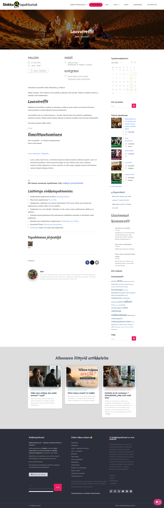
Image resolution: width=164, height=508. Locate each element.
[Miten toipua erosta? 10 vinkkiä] (82, 329)
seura (117, 257)
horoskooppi (117, 242)
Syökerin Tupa (73, 15)
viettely (131, 279)
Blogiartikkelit (119, 145)
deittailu (114, 234)
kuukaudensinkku (119, 248)
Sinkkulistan (34, 180)
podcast (120, 254)
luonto (80, 29)
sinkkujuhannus (131, 268)
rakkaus (128, 254)
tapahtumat (114, 277)
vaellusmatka (118, 279)
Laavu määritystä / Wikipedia (38, 106)
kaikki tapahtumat (116, 139)
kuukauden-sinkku (124, 245)
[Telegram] (127, 444)
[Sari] (32, 227)
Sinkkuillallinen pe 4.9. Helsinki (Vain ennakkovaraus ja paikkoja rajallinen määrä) (130, 76)
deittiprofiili (114, 237)
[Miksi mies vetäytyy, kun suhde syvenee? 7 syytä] (45, 329)
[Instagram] (111, 444)
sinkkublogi (116, 264)
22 (131, 38)
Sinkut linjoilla (129, 103)
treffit (112, 279)
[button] (82, 461)
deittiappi (125, 234)
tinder (121, 277)
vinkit (49, 342)
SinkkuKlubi (128, 197)
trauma (125, 277)
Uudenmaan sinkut (74, 32)
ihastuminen (125, 242)
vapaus (122, 279)
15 (131, 35)
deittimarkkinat (131, 234)
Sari (30, 81)
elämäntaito (113, 239)
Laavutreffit (128, 115)
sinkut (128, 274)
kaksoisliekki (115, 245)
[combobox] (41, 439)
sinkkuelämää (119, 267)
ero (118, 239)
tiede (118, 277)
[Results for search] (41, 444)
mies (38, 342)
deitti (119, 233)
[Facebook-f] (115, 444)
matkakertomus (116, 251)
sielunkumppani (116, 261)
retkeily (85, 29)
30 (124, 27)
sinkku (125, 260)
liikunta (75, 29)
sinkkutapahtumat (118, 274)
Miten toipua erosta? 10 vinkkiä (121, 157)
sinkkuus (44, 342)
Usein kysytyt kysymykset (53, 177)
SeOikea (113, 257)
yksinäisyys (114, 282)
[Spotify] (130, 444)
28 (127, 42)
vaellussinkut (85, 32)
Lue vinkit (52, 153)
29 (120, 27)
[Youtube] (123, 444)
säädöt (132, 274)
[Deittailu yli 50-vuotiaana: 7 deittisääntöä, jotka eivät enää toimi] (119, 329)
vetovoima (126, 279)
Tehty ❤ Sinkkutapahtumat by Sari (125, 458)
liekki (126, 248)
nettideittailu (126, 251)
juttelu (70, 29)
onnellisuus (114, 254)
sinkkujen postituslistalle (72, 136)
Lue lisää (107, 366)
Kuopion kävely (129, 127)
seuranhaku (122, 257)
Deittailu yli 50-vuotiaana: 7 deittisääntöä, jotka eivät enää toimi (118, 348)
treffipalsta (130, 277)
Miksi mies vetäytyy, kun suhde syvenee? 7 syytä (44, 347)
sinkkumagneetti (117, 271)
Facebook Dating (123, 239)
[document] (82, 484)
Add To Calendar (39, 23)
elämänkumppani (128, 237)
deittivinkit (121, 237)
